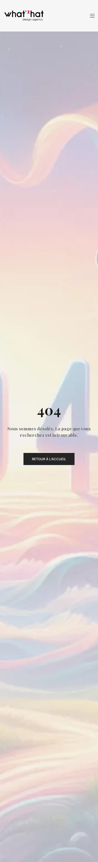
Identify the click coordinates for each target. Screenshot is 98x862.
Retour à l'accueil (49, 459)
